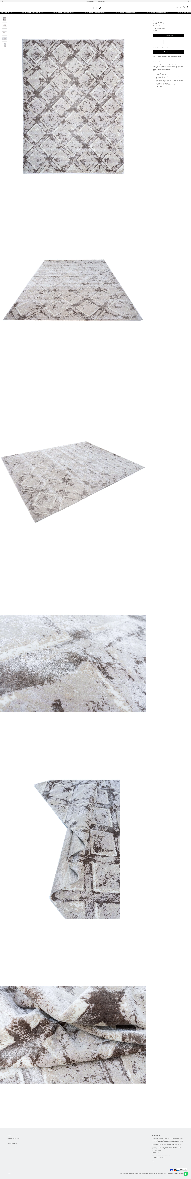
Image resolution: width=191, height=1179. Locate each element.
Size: (154, 30)
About (154, 1173)
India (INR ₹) (9, 1169)
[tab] (156, 62)
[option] (4, 19)
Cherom (154, 20)
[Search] (183, 7)
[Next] (4, 50)
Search (121, 1173)
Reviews (161, 61)
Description (155, 61)
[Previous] (4, 14)
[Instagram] (153, 1161)
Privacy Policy (125, 1173)
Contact (150, 1173)
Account (177, 7)
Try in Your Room (168, 35)
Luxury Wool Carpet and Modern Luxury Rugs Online (174, 1173)
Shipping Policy (138, 1173)
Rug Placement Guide (159, 1173)
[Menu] (3, 7)
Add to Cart (173, 42)
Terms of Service (145, 1173)
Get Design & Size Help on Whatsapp (168, 51)
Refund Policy (131, 1173)
